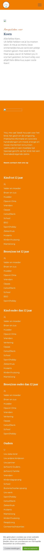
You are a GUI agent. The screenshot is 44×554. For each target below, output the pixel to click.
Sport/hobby (10, 227)
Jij (5, 184)
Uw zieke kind (10, 454)
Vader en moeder (12, 188)
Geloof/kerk (9, 214)
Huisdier (8, 197)
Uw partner (9, 462)
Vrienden (8, 205)
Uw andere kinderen (14, 458)
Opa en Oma (10, 201)
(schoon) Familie (11, 471)
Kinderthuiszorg (12, 240)
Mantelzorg (9, 244)
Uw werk (8, 492)
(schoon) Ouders (12, 467)
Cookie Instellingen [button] (12, 548)
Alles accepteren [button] (31, 548)
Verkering (8, 342)
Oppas (7, 210)
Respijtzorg (9, 522)
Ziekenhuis (9, 231)
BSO (6, 222)
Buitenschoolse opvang (15, 488)
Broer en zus (10, 193)
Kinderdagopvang (12, 480)
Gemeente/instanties (14, 527)
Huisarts (8, 235)
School (7, 218)
